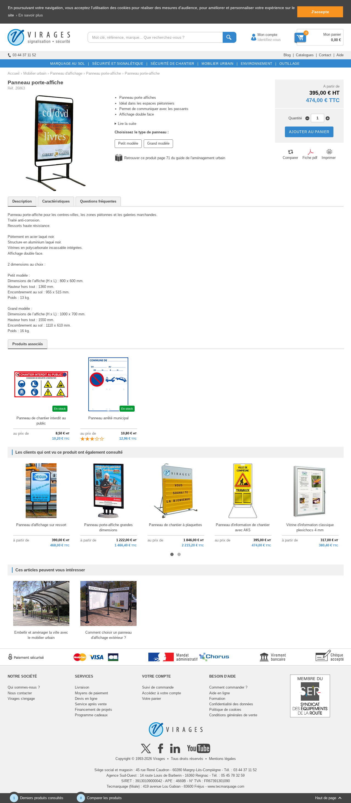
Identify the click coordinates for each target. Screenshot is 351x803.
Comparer (290, 158)
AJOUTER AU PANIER (309, 132)
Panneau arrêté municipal (108, 418)
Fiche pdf (309, 158)
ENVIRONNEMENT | (257, 64)
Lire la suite (127, 124)
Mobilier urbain (34, 73)
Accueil (13, 73)
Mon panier (332, 34)
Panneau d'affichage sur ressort (41, 525)
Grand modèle (158, 143)
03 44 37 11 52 (24, 55)
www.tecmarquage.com (226, 786)
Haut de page (325, 798)
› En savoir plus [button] (29, 15)
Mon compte (262, 35)
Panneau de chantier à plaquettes (175, 525)
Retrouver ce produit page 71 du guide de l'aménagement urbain (174, 158)
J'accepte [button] (320, 12)
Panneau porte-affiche (103, 73)
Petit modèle (128, 143)
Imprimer (329, 158)
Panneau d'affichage (66, 73)
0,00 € (336, 40)
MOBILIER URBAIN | (219, 64)
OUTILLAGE (289, 64)
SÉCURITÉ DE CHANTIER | (174, 64)
